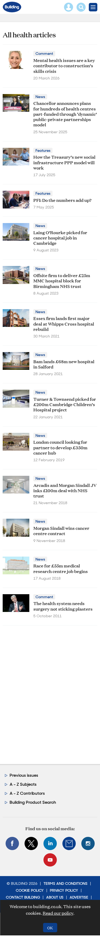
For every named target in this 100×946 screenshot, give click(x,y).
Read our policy (58, 913)
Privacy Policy (64, 890)
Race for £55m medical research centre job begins (60, 568)
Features (42, 150)
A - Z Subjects (23, 784)
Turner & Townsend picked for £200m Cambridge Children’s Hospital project (64, 404)
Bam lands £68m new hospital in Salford (63, 364)
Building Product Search (33, 802)
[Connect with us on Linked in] (50, 843)
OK (50, 927)
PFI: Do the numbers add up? (62, 200)
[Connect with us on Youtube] (50, 860)
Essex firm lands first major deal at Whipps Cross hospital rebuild (63, 323)
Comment (44, 53)
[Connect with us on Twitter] (31, 843)
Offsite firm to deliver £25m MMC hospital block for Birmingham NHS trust (61, 280)
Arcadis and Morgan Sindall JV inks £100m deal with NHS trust (65, 490)
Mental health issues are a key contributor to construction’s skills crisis (64, 65)
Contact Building (23, 897)
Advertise (79, 897)
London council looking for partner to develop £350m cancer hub (60, 447)
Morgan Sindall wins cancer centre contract (61, 530)
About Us (54, 897)
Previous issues (24, 775)
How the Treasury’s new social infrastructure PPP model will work (64, 162)
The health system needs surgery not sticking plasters (63, 606)
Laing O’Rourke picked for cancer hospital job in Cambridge (60, 237)
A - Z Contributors (27, 793)
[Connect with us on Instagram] (88, 843)
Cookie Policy (30, 890)
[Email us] (69, 843)
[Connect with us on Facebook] (12, 843)
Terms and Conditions (65, 883)
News (40, 96)
